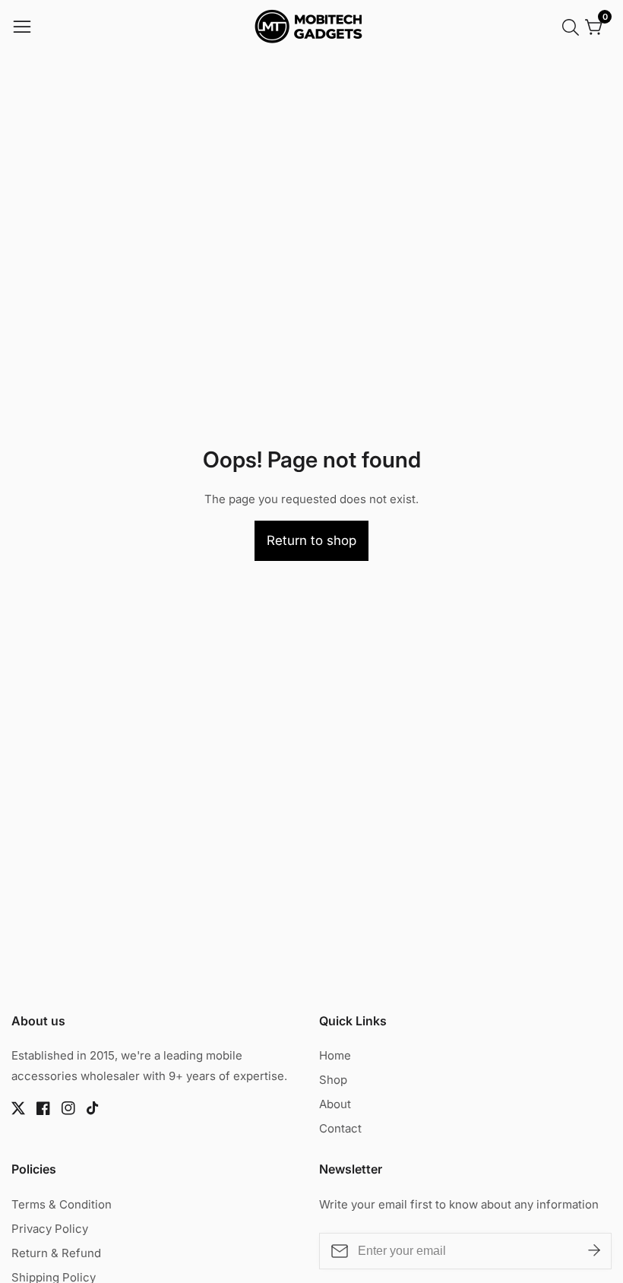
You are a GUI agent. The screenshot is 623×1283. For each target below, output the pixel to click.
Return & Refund (56, 1253)
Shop (333, 1079)
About (335, 1104)
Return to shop (311, 540)
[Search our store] (573, 27)
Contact (340, 1128)
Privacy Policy (49, 1228)
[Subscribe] (594, 1251)
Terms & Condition (61, 1204)
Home (335, 1055)
